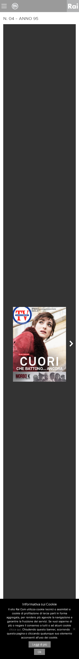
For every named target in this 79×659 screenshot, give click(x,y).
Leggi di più (39, 644)
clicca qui (15, 629)
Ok (39, 652)
